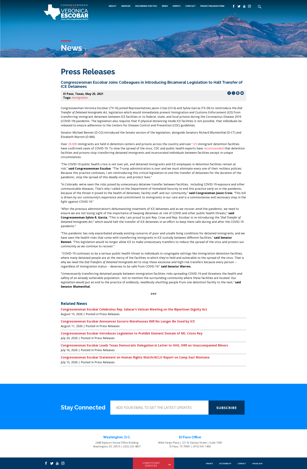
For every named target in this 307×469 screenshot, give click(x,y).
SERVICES (125, 5)
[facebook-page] (233, 6)
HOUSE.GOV (257, 463)
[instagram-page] (249, 6)
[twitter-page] (239, 6)
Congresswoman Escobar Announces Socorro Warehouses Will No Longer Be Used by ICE (128, 321)
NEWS (165, 5)
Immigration (80, 97)
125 (194, 144)
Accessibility (225, 463)
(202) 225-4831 (132, 446)
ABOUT (112, 5)
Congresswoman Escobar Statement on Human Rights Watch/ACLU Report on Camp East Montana (135, 357)
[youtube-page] (244, 6)
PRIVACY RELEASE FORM (212, 5)
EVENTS (177, 5)
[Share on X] (233, 93)
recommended (214, 148)
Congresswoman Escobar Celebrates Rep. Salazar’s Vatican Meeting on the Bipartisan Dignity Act (134, 309)
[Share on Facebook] (229, 93)
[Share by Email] (242, 93)
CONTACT (190, 5)
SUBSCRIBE (226, 407)
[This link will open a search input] (259, 6)
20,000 (73, 144)
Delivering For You (146, 5)
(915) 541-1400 (202, 446)
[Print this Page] (238, 93)
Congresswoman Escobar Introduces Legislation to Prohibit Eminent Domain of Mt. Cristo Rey (131, 333)
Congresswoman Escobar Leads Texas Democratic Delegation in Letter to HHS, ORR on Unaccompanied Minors (144, 345)
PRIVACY (209, 463)
